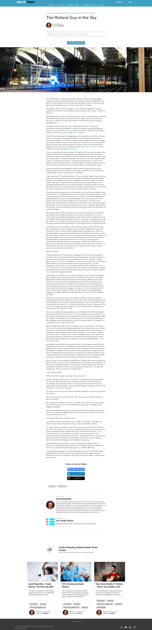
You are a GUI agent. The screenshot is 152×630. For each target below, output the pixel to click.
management (62, 486)
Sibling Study (101, 607)
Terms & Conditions (41, 626)
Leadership (52, 486)
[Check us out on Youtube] (126, 627)
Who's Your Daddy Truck (37, 607)
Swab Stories (72, 149)
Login (130, 2)
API (80, 621)
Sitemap (25, 626)
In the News (33, 604)
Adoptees (118, 604)
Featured (85, 607)
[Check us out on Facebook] (134, 627)
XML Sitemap (31, 626)
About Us (75, 621)
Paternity (43, 604)
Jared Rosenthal (78, 133)
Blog (57, 13)
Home (47, 13)
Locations (119, 2)
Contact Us (50, 626)
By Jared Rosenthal (57, 24)
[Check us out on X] (121, 627)
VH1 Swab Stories (70, 13)
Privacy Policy (18, 626)
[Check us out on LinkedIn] (130, 627)
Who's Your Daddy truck (92, 147)
